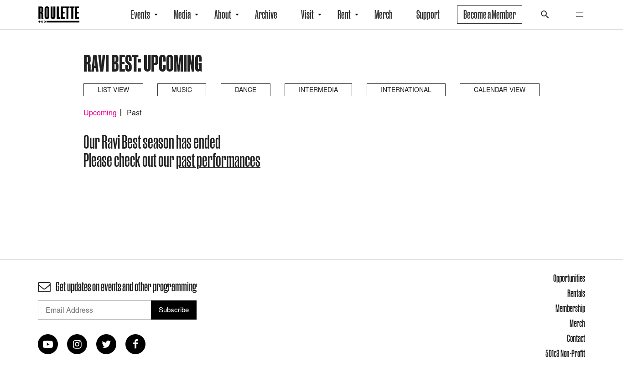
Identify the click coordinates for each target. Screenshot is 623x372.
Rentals (576, 293)
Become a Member (489, 14)
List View (113, 89)
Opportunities (569, 278)
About (222, 14)
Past (134, 112)
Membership (570, 308)
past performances (218, 160)
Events (140, 14)
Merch (383, 14)
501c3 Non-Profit (565, 353)
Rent (344, 14)
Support (428, 14)
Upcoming (100, 112)
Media (182, 14)
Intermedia (318, 89)
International (406, 89)
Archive (266, 14)
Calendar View (499, 89)
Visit (307, 14)
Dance (245, 89)
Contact (576, 338)
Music (181, 89)
